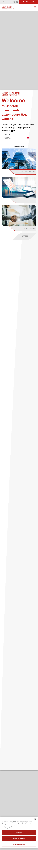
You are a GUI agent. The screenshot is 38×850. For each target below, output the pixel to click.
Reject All (19, 832)
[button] (14, 2)
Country (7, 134)
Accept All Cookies (19, 838)
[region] (19, 832)
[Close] (35, 819)
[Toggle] (35, 7)
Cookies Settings (19, 844)
